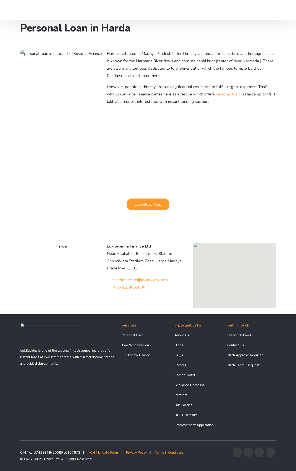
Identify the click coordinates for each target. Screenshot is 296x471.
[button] (148, 204)
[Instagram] (259, 455)
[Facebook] (237, 455)
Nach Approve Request (245, 355)
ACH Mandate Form (103, 452)
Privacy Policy (136, 452)
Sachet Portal (184, 375)
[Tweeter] (248, 455)
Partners (180, 395)
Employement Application (193, 425)
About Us (181, 335)
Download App (255, 10)
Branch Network (239, 335)
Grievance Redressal (189, 385)
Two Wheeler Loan (136, 345)
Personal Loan (132, 335)
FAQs (178, 355)
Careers (180, 365)
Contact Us (235, 345)
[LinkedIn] (270, 455)
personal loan (228, 94)
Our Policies (183, 405)
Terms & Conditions (169, 452)
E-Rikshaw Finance (136, 355)
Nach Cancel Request (243, 365)
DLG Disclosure (186, 415)
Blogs (178, 345)
